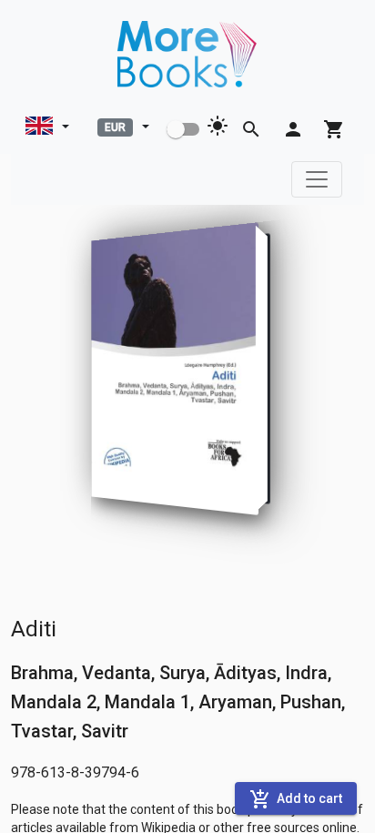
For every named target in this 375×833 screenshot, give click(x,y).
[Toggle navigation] (316, 179)
